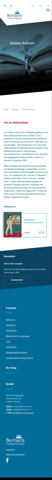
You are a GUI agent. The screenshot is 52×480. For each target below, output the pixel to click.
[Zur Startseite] (14, 16)
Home (6, 109)
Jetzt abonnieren (17, 279)
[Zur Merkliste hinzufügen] (40, 233)
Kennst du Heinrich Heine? (33, 222)
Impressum (10, 449)
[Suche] (33, 6)
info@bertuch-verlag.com (23, 413)
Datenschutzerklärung (15, 454)
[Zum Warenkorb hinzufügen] (43, 233)
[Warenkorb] (48, 6)
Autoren (15, 109)
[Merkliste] (41, 6)
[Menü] (47, 10)
